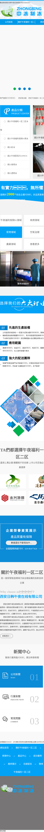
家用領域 (11, 232)
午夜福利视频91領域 (11, 220)
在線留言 (27, 764)
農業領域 (11, 244)
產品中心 (22, 756)
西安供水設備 (23, 742)
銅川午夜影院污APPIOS (17, 156)
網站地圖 (3, 831)
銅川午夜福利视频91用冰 (18, 139)
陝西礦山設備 (32, 742)
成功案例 (37, 756)
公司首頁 (9, 22)
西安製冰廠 (22, 98)
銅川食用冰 (12, 165)
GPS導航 (16, 742)
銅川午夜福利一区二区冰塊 (14, 125)
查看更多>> (6, 636)
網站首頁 (4, 748)
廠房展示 (12, 764)
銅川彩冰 (11, 147)
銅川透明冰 (12, 173)
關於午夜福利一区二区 (26, 23)
